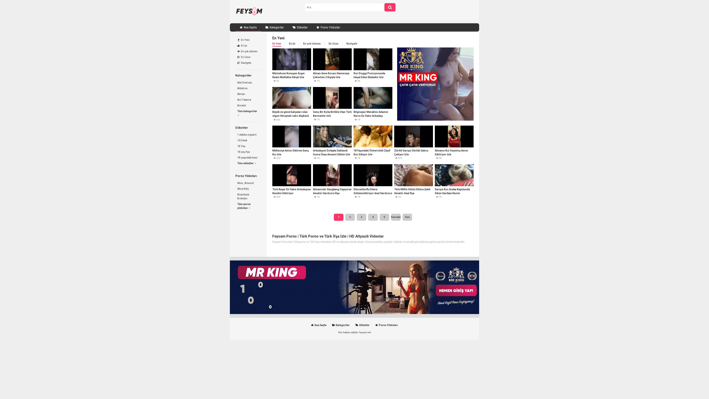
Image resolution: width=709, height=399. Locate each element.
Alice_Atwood (245, 183)
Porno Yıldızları (330, 27)
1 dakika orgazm (247, 134)
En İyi (243, 45)
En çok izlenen (249, 51)
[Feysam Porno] (249, 11)
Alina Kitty (243, 188)
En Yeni (245, 39)
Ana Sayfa (250, 27)
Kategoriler (277, 27)
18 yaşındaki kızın (247, 157)
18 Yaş (241, 146)
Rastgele (245, 62)
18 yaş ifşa (243, 151)
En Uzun (245, 57)
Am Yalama (244, 99)
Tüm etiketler (245, 163)
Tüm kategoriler (247, 111)
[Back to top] (697, 388)
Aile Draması (244, 82)
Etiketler (302, 27)
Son (407, 217)
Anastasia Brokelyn (243, 196)
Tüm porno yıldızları (244, 206)
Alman (241, 94)
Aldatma (242, 88)
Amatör (241, 105)
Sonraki (396, 217)
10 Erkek (242, 140)
